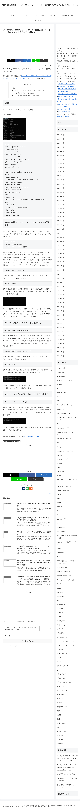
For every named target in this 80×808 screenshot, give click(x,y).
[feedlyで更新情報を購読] (27, 488)
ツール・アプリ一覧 (64, 109)
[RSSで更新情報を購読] (30, 488)
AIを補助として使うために (66, 84)
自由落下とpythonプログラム (66, 774)
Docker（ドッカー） (8, 441)
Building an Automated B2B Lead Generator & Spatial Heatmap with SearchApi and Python (67, 758)
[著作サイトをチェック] (23, 488)
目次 (25, 84)
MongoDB (18, 441)
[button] (44, 60)
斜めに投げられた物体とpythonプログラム (67, 786)
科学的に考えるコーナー (65, 96)
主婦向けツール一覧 (64, 111)
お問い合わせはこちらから (31, 436)
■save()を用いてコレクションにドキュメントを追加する (28, 90)
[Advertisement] (27, 46)
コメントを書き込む (27, 641)
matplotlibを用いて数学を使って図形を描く (67, 779)
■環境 (13, 88)
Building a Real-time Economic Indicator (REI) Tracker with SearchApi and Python (66, 767)
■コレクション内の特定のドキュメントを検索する (26, 95)
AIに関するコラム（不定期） (67, 86)
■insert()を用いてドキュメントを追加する (23, 93)
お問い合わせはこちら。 (64, 117)
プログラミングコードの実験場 (67, 94)
